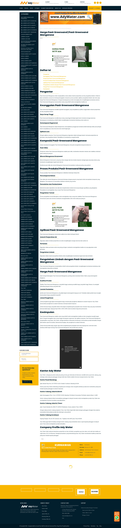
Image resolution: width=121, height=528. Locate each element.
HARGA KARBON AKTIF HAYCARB (28, 75)
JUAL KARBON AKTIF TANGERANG (29, 185)
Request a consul (94, 8)
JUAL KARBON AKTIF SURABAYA (28, 183)
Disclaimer (93, 526)
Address (82, 450)
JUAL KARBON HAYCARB (26, 187)
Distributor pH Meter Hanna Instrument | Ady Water (27, 49)
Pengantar (46, 74)
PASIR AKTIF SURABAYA (26, 297)
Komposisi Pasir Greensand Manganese (54, 78)
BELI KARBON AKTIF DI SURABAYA (29, 29)
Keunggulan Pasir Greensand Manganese (54, 76)
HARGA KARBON (25, 58)
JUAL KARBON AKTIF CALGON (28, 136)
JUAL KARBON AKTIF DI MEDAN (28, 148)
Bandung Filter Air (46, 516)
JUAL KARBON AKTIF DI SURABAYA (29, 150)
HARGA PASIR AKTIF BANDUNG (28, 92)
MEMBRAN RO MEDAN (26, 253)
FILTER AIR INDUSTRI (25, 51)
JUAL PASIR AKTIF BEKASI (27, 194)
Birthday (82, 447)
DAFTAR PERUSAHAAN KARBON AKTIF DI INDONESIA (28, 41)
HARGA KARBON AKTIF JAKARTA (28, 78)
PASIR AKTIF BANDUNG (26, 290)
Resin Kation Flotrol (25, 321)
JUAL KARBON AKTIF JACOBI (27, 158)
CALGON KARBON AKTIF (26, 34)
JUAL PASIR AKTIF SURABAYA (28, 201)
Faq (97, 526)
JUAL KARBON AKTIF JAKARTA (28, 161)
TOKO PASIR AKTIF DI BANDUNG (28, 344)
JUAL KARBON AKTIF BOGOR (27, 133)
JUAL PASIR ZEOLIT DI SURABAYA (28, 203)
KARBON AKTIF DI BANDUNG (27, 221)
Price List (24, 358)
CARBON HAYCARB (25, 39)
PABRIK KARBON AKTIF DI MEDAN (28, 268)
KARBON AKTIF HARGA (26, 232)
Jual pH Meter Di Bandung (27, 209)
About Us (58, 8)
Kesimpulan (46, 89)
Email (81, 452)
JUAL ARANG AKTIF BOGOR (27, 114)
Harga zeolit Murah (25, 101)
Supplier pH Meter (25, 327)
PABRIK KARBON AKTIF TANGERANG (26, 285)
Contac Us (27, 381)
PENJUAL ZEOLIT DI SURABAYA (28, 312)
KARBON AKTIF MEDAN (26, 243)
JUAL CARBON (24, 121)
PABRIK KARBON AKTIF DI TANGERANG (27, 275)
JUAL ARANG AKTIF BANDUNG (28, 112)
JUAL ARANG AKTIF (25, 109)
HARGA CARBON (25, 56)
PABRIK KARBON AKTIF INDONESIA (29, 277)
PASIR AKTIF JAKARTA (26, 295)
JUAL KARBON (24, 127)
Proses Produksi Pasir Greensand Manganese (56, 80)
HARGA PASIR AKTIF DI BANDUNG (29, 95)
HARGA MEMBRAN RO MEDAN (28, 90)
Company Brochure (26, 353)
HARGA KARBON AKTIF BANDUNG (29, 63)
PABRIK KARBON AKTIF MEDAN (28, 280)
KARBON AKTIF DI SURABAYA (28, 226)
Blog (31, 8)
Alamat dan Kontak (47, 8)
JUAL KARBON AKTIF (25, 129)
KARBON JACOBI (25, 247)
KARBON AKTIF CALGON (26, 219)
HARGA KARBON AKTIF (26, 60)
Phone (81, 455)
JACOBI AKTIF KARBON (26, 107)
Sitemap (37, 8)
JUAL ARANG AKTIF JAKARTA (27, 118)
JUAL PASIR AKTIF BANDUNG (27, 192)
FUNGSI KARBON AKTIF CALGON (28, 54)
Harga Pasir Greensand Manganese (53, 86)
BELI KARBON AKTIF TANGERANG (28, 32)
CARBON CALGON (25, 36)
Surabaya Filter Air (46, 519)
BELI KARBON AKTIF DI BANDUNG (28, 21)
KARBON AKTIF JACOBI (26, 238)
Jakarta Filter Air (45, 513)
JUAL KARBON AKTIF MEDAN (27, 177)
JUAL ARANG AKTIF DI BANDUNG (28, 116)
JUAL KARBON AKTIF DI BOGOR (28, 140)
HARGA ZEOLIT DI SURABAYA (28, 99)
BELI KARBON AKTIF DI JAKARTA (28, 25)
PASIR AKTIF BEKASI (25, 292)
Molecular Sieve (24, 255)
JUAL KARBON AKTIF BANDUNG (28, 131)
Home (21, 8)
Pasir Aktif (23, 288)
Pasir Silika (23, 299)
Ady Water (44, 506)
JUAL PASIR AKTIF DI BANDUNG (28, 196)
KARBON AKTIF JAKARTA (26, 241)
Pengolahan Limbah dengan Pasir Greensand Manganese (59, 84)
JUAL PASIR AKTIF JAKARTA (27, 198)
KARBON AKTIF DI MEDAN (27, 223)
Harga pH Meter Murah (26, 97)
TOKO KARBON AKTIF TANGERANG (29, 342)
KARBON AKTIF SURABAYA (27, 245)
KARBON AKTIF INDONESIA (27, 236)
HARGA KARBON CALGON (27, 86)
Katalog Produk (67, 8)
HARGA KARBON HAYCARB (27, 88)
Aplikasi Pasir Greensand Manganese (53, 82)
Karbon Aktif (45, 508)
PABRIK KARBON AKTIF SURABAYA (29, 282)
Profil (26, 8)
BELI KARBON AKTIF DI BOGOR (28, 23)
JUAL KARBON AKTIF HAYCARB (28, 156)
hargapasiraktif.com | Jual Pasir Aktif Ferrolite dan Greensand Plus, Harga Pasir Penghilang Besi (48, 526)
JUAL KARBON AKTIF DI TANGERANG (26, 153)
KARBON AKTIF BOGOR (26, 217)
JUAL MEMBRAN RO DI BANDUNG (28, 189)
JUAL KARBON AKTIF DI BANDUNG (29, 138)
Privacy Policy (87, 526)
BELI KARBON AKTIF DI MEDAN (28, 27)
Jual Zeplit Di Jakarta (26, 215)
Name (81, 444)
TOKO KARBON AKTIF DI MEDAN (28, 336)
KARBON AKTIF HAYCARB (27, 234)
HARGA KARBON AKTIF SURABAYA (29, 80)
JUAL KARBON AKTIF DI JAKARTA (28, 142)
